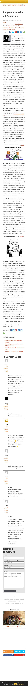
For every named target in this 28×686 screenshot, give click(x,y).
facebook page (6, 655)
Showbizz (20, 5)
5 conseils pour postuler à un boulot (14, 344)
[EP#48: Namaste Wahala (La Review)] (14, 625)
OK (15, 684)
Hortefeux (11, 27)
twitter (13, 32)
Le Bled (4, 5)
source (22, 145)
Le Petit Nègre (14, 1)
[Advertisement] (14, 639)
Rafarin (4, 29)
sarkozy (9, 29)
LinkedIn (18, 32)
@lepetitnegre (18, 651)
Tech (24, 5)
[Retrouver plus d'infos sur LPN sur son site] (6, 421)
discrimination (16, 26)
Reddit (21, 32)
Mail (24, 32)
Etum (6, 403)
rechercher (26, 1)
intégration (21, 27)
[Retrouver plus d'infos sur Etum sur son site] (6, 400)
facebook (10, 32)
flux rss (5, 651)
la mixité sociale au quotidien (13, 603)
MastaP (5, 22)
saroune (6, 365)
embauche (5, 27)
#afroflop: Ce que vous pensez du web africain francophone (14, 600)
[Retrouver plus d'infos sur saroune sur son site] (6, 362)
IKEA (16, 27)
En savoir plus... (20, 684)
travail (13, 29)
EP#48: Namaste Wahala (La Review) (14, 627)
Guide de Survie (19, 24)
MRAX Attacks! (9, 346)
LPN (7, 424)
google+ (16, 32)
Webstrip (14, 5)
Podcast (9, 5)
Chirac (10, 26)
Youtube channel (18, 655)
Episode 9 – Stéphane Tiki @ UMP (14, 351)
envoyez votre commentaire (9, 590)
